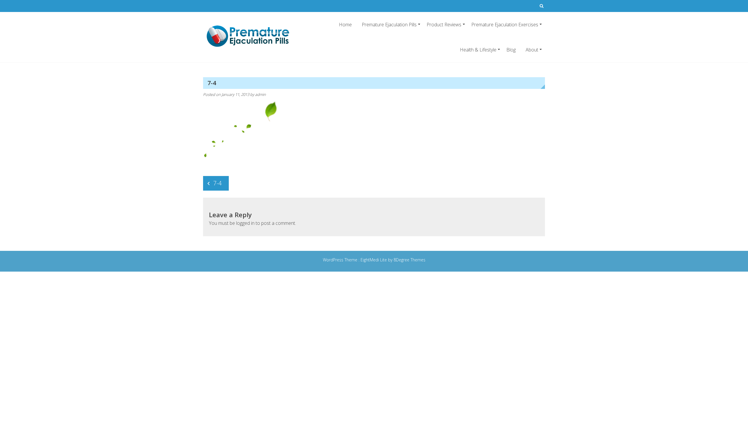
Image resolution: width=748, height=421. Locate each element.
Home (345, 24)
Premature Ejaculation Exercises (504, 24)
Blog (511, 49)
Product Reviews (444, 24)
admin (260, 94)
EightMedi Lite (374, 260)
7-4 (217, 183)
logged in (245, 223)
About (532, 49)
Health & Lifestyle (478, 49)
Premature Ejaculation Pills (389, 24)
